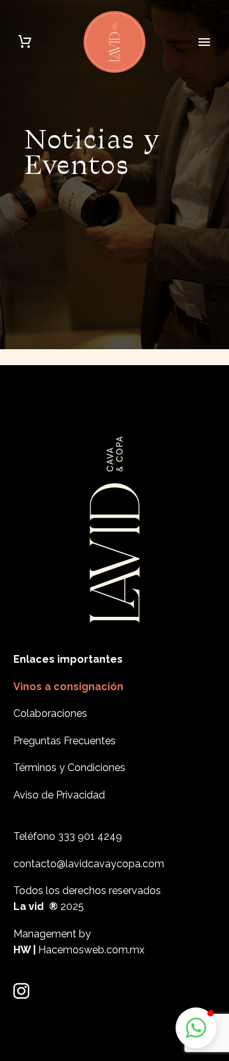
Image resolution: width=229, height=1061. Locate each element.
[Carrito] (24, 42)
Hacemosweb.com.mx (91, 950)
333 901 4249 (90, 836)
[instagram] (21, 991)
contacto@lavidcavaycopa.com (88, 864)
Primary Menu (204, 42)
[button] (196, 1027)
